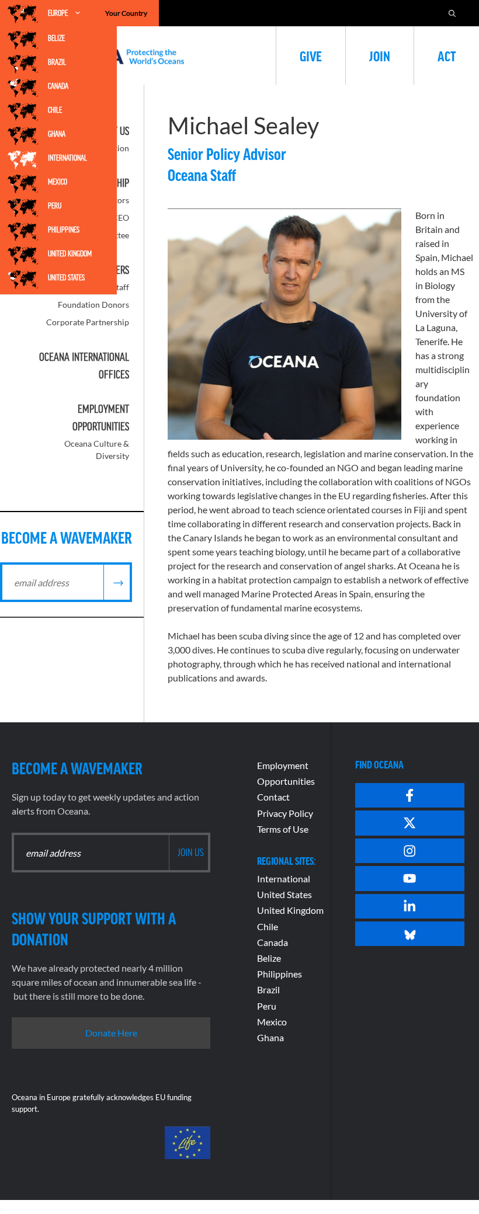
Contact (273, 796)
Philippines (63, 229)
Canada (58, 86)
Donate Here (111, 1032)
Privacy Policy (285, 813)
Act (447, 55)
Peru (54, 205)
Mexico (57, 182)
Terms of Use (282, 828)
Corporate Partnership (87, 322)
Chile (55, 110)
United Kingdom (70, 253)
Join (379, 55)
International (67, 158)
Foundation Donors (93, 304)
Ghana (56, 134)
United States (66, 277)
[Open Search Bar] (452, 13)
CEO (120, 217)
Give (311, 55)
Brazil (57, 62)
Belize (56, 38)
